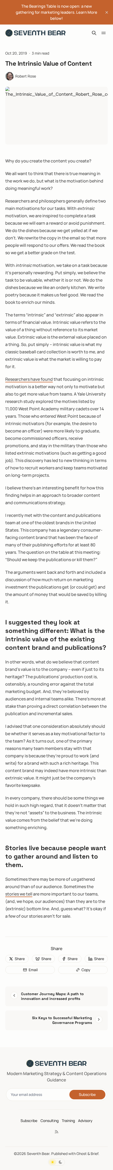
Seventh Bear (38, 1153)
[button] (28, 1120)
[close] (106, 12)
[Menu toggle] (103, 33)
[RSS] (56, 1132)
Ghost (81, 1153)
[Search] (94, 33)
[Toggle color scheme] (56, 1162)
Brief (94, 1153)
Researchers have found (29, 379)
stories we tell (18, 894)
